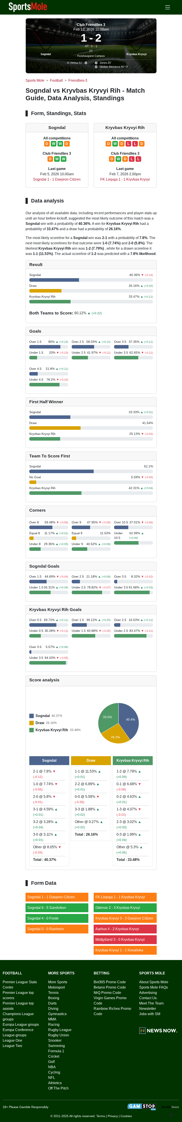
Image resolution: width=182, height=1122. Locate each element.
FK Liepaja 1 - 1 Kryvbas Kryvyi (125, 179)
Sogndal (46, 54)
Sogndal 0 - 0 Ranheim (45, 929)
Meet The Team (151, 1003)
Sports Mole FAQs (153, 987)
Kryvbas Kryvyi (136, 54)
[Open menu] (167, 7)
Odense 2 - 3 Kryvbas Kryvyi (117, 908)
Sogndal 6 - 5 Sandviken (46, 908)
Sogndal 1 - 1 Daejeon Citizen (57, 179)
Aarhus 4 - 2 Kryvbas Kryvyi (117, 929)
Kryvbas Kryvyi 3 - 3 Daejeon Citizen (124, 918)
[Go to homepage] (28, 6)
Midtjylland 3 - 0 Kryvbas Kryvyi (120, 939)
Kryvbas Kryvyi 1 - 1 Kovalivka (119, 950)
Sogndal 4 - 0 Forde (43, 918)
